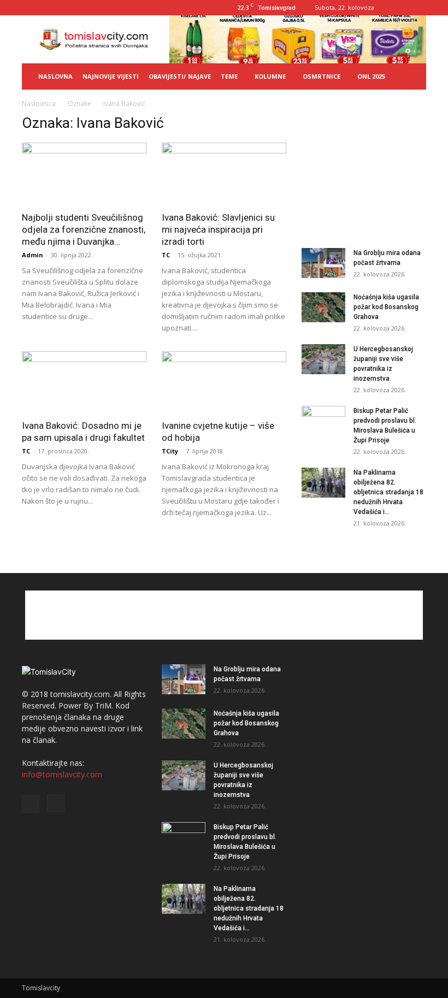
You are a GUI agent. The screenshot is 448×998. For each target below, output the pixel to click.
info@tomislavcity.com (62, 774)
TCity (170, 451)
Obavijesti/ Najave (180, 76)
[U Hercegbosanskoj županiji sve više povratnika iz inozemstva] (323, 359)
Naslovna (55, 76)
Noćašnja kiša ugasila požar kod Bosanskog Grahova (386, 307)
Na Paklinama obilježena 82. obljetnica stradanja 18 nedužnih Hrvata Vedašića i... (388, 492)
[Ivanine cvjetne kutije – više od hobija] (224, 382)
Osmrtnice (321, 76)
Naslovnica (39, 103)
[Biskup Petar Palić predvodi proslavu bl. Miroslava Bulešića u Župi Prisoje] (323, 421)
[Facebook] (400, 7)
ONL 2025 (371, 76)
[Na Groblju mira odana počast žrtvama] (323, 263)
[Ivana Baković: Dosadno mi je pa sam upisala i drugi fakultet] (84, 382)
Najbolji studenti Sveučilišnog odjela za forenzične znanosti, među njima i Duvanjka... (83, 229)
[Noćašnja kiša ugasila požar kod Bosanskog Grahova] (323, 307)
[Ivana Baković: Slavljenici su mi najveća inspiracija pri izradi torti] (224, 173)
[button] (413, 77)
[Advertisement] (363, 169)
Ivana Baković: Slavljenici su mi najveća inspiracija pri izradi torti (218, 229)
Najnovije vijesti (110, 76)
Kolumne (270, 76)
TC (166, 255)
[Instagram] (418, 7)
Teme (229, 76)
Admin (32, 255)
